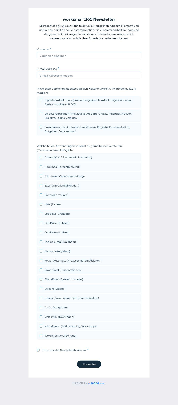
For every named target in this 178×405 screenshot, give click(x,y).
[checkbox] (89, 102)
